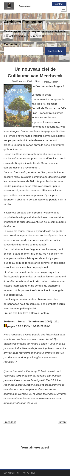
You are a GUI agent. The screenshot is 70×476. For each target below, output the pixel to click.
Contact (59, 4)
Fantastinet (25, 6)
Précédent (10, 421)
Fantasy (46, 82)
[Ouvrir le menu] (63, 9)
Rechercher (11, 44)
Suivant (62, 421)
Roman (55, 82)
